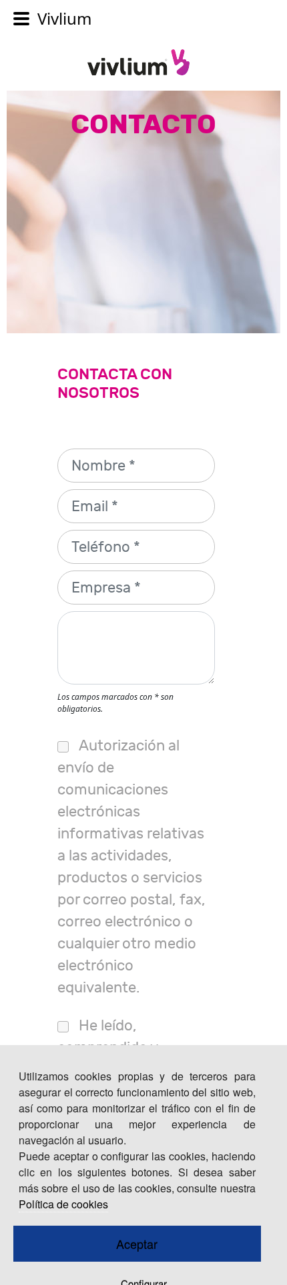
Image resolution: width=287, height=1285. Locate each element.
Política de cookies (63, 1204)
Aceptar (137, 1243)
